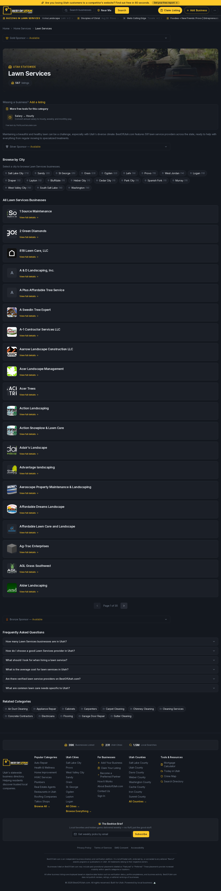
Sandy (44, 173)
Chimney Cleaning (143, 708)
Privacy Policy (84, 847)
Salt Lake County (138, 762)
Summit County (137, 796)
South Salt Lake (51, 187)
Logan (199, 173)
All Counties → (138, 801)
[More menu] (214, 10)
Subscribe (141, 834)
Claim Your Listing (111, 767)
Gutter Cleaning (122, 716)
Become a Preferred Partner (110, 775)
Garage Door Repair (93, 716)
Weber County (137, 777)
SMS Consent (121, 847)
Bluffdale (58, 180)
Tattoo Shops (42, 801)
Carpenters (90, 708)
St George (67, 173)
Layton (36, 180)
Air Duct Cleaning (18, 708)
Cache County (137, 786)
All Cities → (73, 806)
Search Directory (173, 781)
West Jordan (174, 173)
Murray (181, 180)
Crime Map (170, 776)
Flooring (68, 716)
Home (6, 28)
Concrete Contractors (20, 716)
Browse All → (42, 806)
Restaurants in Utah (45, 791)
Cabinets (70, 708)
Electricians (48, 716)
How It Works (105, 781)
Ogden (110, 173)
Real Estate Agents (45, 786)
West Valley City (19, 187)
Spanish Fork (157, 180)
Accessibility (137, 847)
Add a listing (37, 102)
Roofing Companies (45, 796)
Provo (150, 173)
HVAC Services (43, 777)
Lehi (131, 173)
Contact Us (104, 791)
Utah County (136, 767)
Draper (14, 180)
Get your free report (164, 2)
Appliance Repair (46, 708)
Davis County (136, 772)
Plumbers (39, 782)
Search (122, 10)
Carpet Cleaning (115, 708)
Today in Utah (172, 771)
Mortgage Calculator (169, 764)
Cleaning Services (173, 708)
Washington (80, 187)
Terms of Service (103, 847)
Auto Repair (41, 762)
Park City (131, 180)
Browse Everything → (79, 811)
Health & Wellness (44, 767)
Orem (89, 173)
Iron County (135, 791)
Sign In (101, 795)
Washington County (140, 782)
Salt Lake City (18, 173)
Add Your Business (111, 762)
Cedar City (107, 180)
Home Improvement (45, 772)
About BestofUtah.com (110, 786)
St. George (72, 786)
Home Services (22, 28)
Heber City (82, 180)
